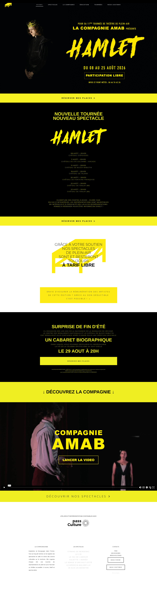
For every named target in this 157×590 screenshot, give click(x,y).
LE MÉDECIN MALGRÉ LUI (78, 565)
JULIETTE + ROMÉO (78, 560)
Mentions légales (115, 572)
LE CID (78, 554)
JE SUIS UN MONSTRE (78, 568)
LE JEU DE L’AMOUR (78, 557)
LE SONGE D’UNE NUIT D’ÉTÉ (78, 562)
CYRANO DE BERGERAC (78, 551)
